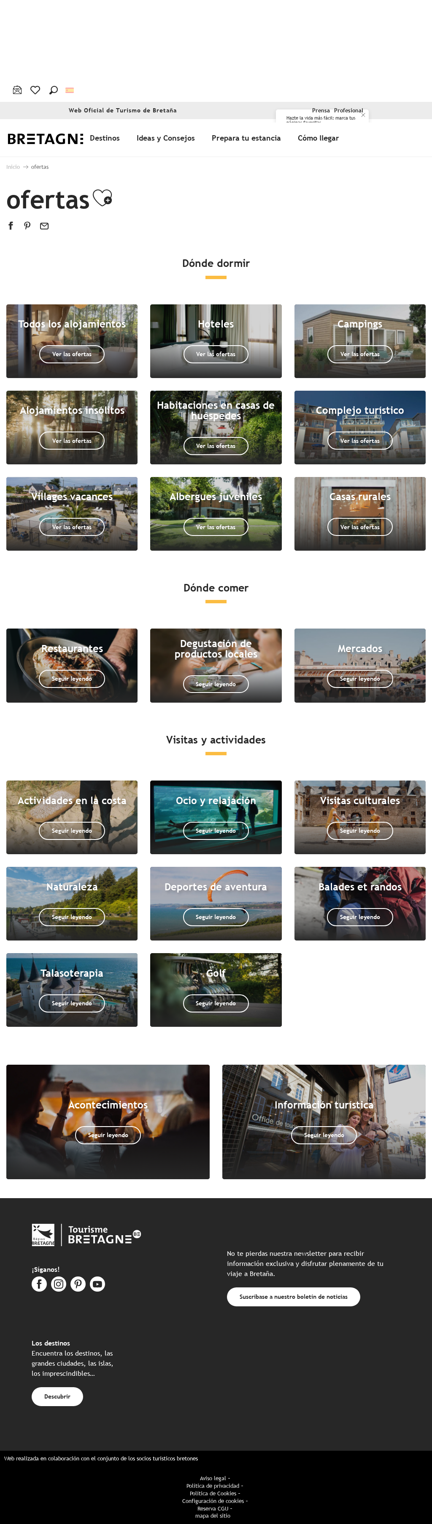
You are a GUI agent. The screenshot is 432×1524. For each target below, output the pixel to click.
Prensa (321, 110)
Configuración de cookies (213, 1501)
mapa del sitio (212, 1516)
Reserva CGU (212, 1508)
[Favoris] (36, 90)
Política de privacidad (212, 1486)
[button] (53, 90)
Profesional (348, 110)
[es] (70, 90)
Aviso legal (213, 1478)
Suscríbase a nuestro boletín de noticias (294, 1296)
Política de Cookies (213, 1493)
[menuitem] (54, 137)
